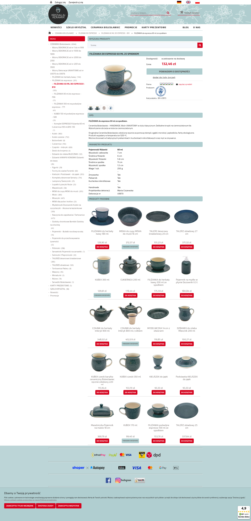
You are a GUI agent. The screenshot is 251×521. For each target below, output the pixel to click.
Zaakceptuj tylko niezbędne (19, 506)
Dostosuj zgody (45, 506)
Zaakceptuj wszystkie (68, 506)
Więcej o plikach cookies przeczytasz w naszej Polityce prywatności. (30, 500)
